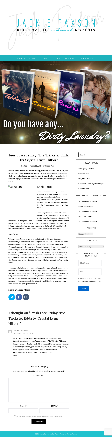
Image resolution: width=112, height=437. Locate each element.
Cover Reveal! (83, 189)
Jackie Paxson (51, 166)
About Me (21, 58)
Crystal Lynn (18, 331)
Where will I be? (88, 58)
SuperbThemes (72, 434)
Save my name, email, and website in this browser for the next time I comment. (39, 416)
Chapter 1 (94, 201)
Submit (83, 289)
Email (54, 406)
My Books (33, 58)
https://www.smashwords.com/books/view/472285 (32, 352)
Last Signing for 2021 (86, 169)
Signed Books (71, 58)
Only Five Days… (84, 179)
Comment (38, 375)
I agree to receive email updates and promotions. (90, 280)
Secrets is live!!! (84, 174)
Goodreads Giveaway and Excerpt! (91, 184)
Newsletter (47, 58)
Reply (15, 355)
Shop (58, 58)
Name (23, 406)
